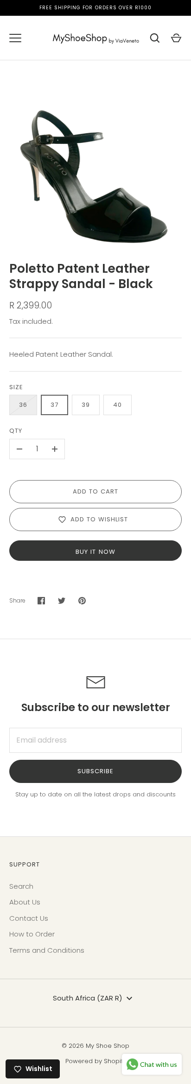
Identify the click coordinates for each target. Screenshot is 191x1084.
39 (86, 404)
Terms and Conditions (46, 950)
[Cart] (176, 38)
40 (117, 404)
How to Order (32, 934)
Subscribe (95, 771)
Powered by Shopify (95, 1061)
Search (21, 886)
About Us (24, 902)
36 (23, 404)
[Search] (155, 38)
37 (54, 404)
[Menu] (15, 38)
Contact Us (28, 918)
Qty (15, 430)
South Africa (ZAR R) (87, 998)
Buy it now (95, 551)
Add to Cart (96, 491)
